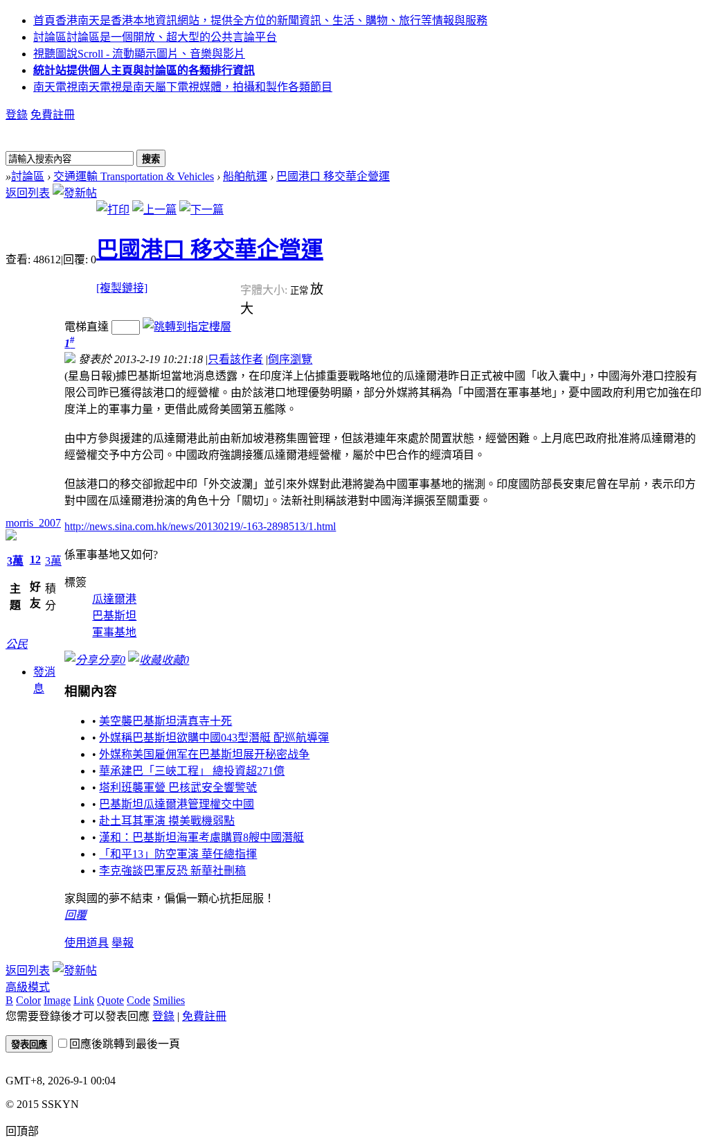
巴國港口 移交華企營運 (333, 176)
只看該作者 (235, 359)
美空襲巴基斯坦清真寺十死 (165, 721)
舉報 (122, 943)
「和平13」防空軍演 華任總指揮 (178, 854)
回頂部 (22, 1131)
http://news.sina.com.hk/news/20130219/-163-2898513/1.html (200, 526)
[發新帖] (75, 193)
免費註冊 (52, 115)
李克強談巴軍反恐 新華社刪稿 (172, 871)
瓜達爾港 (114, 599)
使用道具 (86, 943)
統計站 (144, 70)
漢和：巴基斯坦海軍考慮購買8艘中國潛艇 (201, 837)
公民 (17, 644)
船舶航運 (245, 176)
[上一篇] (154, 209)
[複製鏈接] (121, 288)
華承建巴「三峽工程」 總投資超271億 (192, 771)
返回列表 (28, 193)
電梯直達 (86, 327)
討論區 (155, 37)
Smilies (169, 1000)
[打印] (112, 209)
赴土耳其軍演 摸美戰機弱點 (167, 821)
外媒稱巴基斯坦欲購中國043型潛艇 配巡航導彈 (214, 737)
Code (138, 1000)
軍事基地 (114, 632)
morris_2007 (33, 523)
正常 (300, 290)
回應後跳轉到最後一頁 (124, 1044)
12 (35, 559)
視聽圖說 (139, 54)
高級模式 (28, 987)
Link (83, 1000)
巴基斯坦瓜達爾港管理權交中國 (176, 804)
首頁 (260, 20)
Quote (110, 1000)
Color (28, 1000)
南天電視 (182, 87)
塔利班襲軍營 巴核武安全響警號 (178, 787)
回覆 (75, 915)
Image (57, 1000)
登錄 (17, 115)
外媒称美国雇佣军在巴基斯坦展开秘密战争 (204, 754)
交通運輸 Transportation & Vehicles (133, 176)
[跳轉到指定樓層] (187, 327)
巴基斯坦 (114, 616)
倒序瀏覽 (290, 359)
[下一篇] (201, 209)
